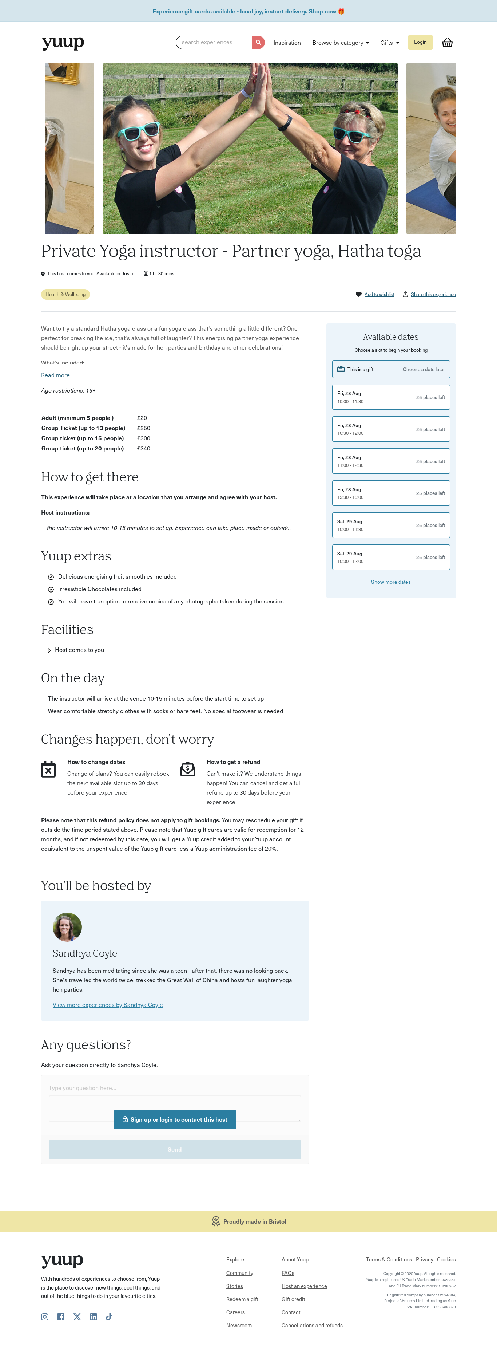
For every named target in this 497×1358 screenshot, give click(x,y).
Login (420, 42)
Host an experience (304, 1286)
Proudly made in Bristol (254, 1221)
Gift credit (293, 1299)
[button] (220, 43)
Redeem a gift (242, 1299)
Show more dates (391, 581)
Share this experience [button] (433, 294)
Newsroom (239, 1325)
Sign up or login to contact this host (179, 1119)
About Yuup (295, 1259)
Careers (235, 1312)
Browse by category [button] (339, 42)
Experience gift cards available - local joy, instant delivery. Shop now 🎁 (248, 11)
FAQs (288, 1273)
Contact (291, 1312)
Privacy (424, 1259)
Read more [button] (55, 374)
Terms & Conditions (389, 1259)
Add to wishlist (379, 294)
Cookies (446, 1259)
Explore (235, 1259)
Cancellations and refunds (312, 1325)
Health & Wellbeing (65, 294)
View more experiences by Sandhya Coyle (108, 1004)
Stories (234, 1286)
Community (239, 1273)
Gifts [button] (387, 42)
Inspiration (287, 42)
